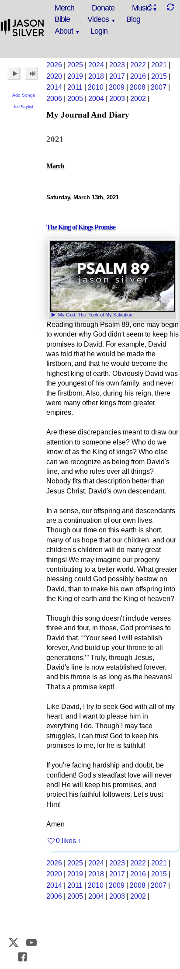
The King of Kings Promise (80, 227)
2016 (138, 76)
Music (141, 7)
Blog (133, 19)
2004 (96, 98)
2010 (96, 87)
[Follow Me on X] (13, 942)
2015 (159, 76)
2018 (96, 76)
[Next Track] (31, 73)
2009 (117, 87)
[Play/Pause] (14, 73)
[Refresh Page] (170, 7)
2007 (158, 87)
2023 (117, 65)
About (64, 31)
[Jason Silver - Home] (22, 28)
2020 (54, 76)
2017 (117, 76)
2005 (75, 98)
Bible (62, 19)
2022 (138, 65)
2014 (54, 87)
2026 (54, 65)
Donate (103, 7)
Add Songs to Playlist (23, 101)
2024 (96, 65)
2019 (75, 76)
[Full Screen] (152, 7)
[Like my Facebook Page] (22, 957)
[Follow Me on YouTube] (31, 942)
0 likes (66, 840)
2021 (159, 65)
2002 (138, 98)
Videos (98, 19)
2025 (75, 65)
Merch (64, 7)
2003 (117, 98)
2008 (137, 87)
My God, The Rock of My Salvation (94, 314)
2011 (75, 87)
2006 (54, 98)
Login (98, 31)
